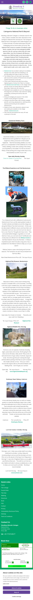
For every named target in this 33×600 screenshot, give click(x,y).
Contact (3, 506)
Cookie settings (16, 596)
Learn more (6, 583)
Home (3, 485)
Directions (4, 498)
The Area (3, 493)
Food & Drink (5, 490)
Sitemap (3, 514)
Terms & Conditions (6, 516)
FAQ (2, 503)
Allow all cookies (16, 588)
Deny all (16, 592)
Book (2, 501)
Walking (3, 495)
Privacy (3, 508)
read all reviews (17, 559)
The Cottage (4, 487)
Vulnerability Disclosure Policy (10, 511)
